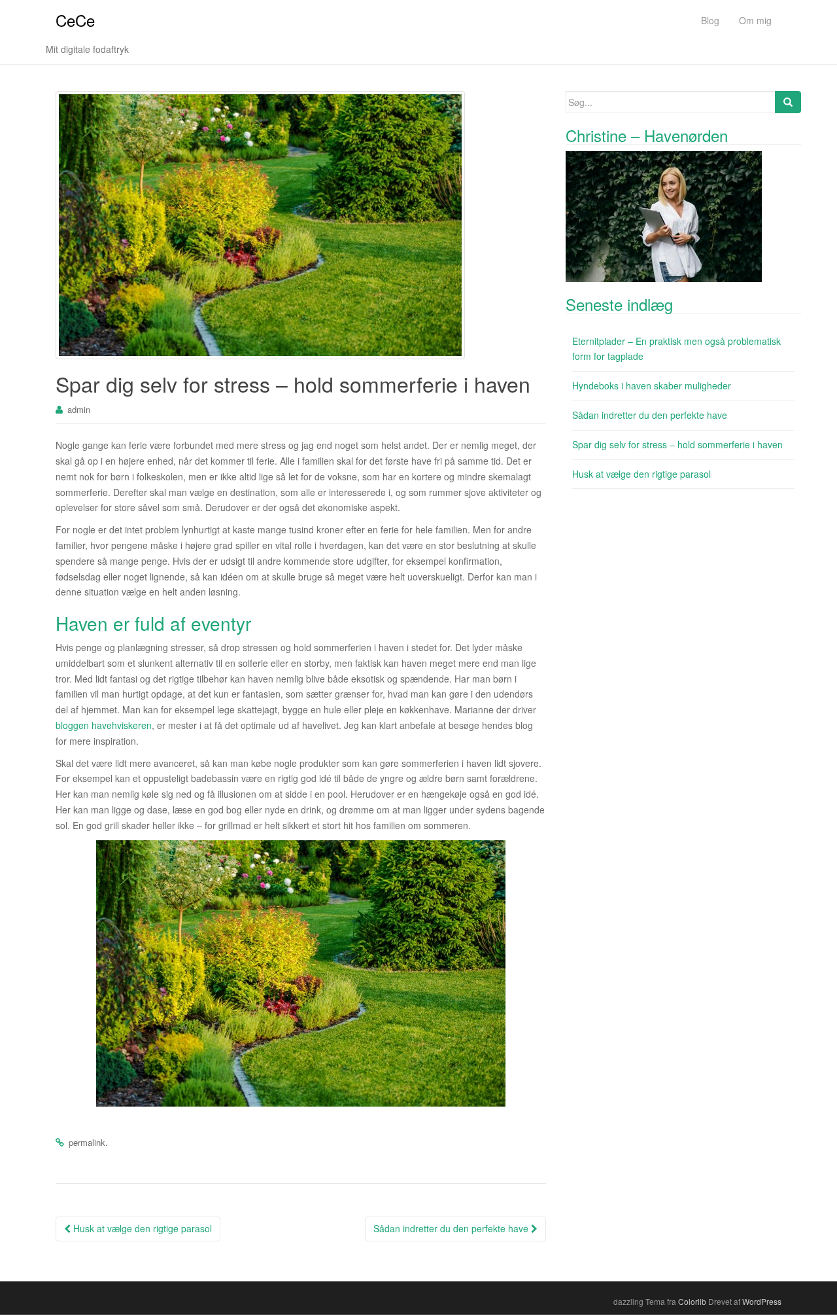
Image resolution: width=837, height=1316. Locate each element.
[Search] (788, 102)
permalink (87, 1142)
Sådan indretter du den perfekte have (452, 1228)
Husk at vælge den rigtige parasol (141, 1228)
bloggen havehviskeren (104, 725)
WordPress (761, 1301)
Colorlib (692, 1301)
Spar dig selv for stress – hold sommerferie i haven (677, 444)
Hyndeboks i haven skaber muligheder (651, 385)
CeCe (75, 20)
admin (78, 409)
